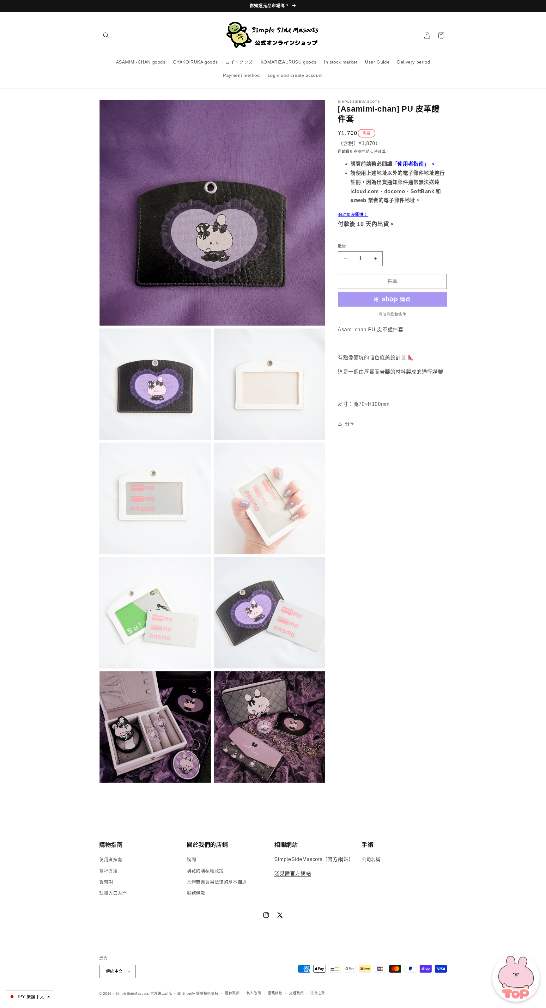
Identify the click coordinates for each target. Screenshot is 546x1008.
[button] (106, 35)
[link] (392, 314)
